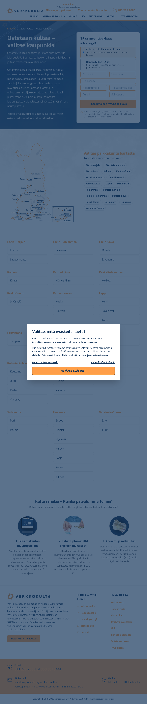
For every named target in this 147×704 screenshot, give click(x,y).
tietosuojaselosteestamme (93, 355)
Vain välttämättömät (103, 362)
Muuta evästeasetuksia (45, 362)
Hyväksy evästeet (73, 370)
